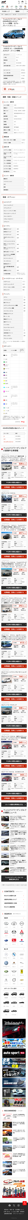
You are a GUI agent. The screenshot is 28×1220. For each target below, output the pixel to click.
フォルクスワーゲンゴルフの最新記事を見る (14, 878)
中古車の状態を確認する (14, 482)
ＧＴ (5, 439)
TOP (2, 14)
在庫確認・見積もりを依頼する (14, 487)
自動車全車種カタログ (10, 899)
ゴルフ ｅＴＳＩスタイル (8, 493)
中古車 (16, 8)
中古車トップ (6, 11)
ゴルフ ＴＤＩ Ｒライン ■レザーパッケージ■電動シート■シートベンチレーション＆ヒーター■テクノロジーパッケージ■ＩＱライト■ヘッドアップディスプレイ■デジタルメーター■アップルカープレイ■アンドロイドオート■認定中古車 (13, 637)
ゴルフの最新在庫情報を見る (14, 804)
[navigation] (14, 14)
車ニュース (2, 8)
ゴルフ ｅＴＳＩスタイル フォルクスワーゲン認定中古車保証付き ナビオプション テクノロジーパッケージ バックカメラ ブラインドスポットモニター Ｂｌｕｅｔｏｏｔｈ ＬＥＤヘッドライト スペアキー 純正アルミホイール (13, 565)
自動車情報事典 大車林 (10, 903)
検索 (19, 3)
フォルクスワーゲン (22, 14)
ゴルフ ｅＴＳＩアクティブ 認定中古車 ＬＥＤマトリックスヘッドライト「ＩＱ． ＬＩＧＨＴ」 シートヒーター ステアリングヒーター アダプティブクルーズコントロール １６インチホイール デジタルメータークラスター (13, 458)
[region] (14, 60)
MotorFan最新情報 (9, 907)
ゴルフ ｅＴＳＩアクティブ (8, 705)
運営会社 (6, 1209)
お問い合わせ (7, 1211)
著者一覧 (12, 1209)
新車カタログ (20, 8)
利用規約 (22, 1211)
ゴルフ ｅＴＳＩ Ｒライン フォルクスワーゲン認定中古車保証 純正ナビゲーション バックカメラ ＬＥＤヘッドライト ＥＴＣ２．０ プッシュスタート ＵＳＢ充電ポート (13, 528)
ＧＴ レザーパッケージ (8, 441)
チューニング (7, 8)
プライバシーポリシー (18, 1213)
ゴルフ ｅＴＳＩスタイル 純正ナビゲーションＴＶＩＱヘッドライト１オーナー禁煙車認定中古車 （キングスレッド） (13, 738)
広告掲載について (19, 1209)
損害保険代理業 (8, 1213)
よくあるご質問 (15, 1211)
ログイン (22, 3)
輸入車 (14, 14)
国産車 (17, 11)
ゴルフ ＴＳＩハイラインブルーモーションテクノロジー (13, 672)
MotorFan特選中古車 (10, 895)
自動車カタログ (8, 14)
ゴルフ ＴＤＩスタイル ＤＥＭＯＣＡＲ (12, 771)
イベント (12, 8)
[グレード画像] (5, 42)
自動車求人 (25, 8)
